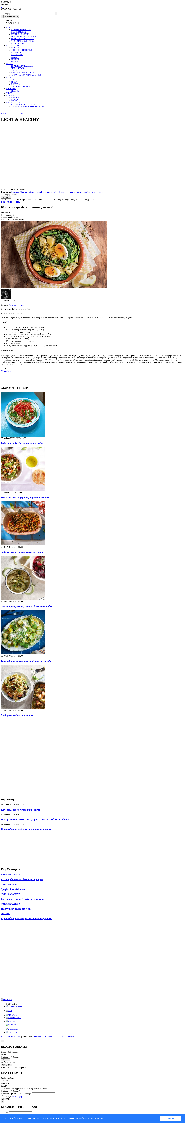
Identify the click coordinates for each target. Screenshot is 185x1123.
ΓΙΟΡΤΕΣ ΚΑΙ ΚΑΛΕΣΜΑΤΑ (23, 36)
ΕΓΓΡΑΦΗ (5, 1099)
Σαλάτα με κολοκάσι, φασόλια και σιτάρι (22, 443)
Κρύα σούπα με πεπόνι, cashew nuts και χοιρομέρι (26, 829)
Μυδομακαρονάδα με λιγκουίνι (17, 715)
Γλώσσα (31, 192)
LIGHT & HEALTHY (20, 34)
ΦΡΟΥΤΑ (5, 914)
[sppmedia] (6, 999)
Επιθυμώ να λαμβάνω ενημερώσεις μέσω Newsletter (25, 1089)
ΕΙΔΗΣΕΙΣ (15, 48)
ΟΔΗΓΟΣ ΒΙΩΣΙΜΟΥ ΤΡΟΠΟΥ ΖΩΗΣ (27, 107)
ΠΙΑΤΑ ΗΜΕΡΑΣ (18, 32)
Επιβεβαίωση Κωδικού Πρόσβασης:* (16, 1094)
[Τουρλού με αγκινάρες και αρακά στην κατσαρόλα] (23, 599)
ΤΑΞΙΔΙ (14, 57)
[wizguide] (10, 1021)
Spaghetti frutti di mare (13, 889)
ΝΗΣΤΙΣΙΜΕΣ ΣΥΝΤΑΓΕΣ (22, 41)
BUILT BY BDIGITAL (10, 1036)
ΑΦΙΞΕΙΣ (15, 61)
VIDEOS (10, 93)
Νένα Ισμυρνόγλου (16, 305)
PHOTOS (15, 91)
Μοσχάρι (23, 192)
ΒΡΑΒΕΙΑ (10, 95)
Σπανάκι (79, 192)
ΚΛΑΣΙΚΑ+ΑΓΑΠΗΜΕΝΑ (22, 73)
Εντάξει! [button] (171, 1118)
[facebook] (1, 11)
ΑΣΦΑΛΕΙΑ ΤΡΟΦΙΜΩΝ (22, 50)
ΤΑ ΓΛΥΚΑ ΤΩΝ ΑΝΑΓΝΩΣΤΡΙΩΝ (26, 75)
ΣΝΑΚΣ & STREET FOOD (22, 39)
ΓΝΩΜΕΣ (15, 59)
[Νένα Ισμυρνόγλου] (6, 298)
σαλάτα (8, 371)
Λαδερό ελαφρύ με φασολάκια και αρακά (22, 552)
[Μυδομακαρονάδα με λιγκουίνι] (23, 708)
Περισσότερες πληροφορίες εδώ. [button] (90, 1118)
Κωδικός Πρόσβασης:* (10, 1091)
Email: (3, 1054)
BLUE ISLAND (18, 43)
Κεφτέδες (55, 192)
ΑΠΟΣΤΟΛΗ (6, 1065)
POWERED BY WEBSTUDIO (47, 1036)
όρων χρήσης (17, 1096)
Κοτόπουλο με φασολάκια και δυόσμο (20, 809)
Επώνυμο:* (5, 1083)
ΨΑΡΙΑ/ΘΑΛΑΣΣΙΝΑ (10, 874)
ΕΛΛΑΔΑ (15, 100)
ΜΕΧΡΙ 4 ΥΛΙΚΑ (18, 68)
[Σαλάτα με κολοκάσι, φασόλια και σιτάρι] (23, 436)
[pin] (3, 11)
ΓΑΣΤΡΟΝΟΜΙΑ (13, 45)
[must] (9, 1011)
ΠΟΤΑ (9, 77)
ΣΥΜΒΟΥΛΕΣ (17, 54)
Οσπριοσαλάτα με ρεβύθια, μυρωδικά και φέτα (25, 497)
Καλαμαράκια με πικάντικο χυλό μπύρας (22, 879)
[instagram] (2, 11)
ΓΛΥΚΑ (9, 64)
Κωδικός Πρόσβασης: (10, 1057)
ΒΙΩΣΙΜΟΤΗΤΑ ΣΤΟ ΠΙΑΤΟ (23, 104)
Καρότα (72, 192)
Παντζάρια (87, 192)
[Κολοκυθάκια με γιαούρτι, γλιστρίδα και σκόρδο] (23, 654)
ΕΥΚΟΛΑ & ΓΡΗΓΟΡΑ (21, 30)
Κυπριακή (15, 192)
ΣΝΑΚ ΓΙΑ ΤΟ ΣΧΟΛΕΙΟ (22, 66)
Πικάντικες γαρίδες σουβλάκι (16, 908)
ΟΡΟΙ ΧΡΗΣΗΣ (69, 1036)
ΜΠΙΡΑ (14, 82)
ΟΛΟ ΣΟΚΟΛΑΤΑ (19, 70)
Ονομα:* (4, 1080)
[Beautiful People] (13, 1018)
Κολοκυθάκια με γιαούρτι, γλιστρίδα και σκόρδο (26, 661)
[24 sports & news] (14, 1006)
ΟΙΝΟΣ (14, 79)
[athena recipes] (12, 1025)
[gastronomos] (12, 1029)
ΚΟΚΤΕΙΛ (15, 84)
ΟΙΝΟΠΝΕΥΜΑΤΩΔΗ (21, 86)
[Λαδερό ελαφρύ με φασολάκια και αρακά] (23, 545)
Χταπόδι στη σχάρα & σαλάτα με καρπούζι (23, 899)
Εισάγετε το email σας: (10, 1062)
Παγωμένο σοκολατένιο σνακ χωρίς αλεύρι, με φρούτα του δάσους (35, 819)
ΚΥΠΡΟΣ (15, 98)
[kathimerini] (11, 1015)
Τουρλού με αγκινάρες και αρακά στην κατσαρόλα (27, 606)
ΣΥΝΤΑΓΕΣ (11, 27)
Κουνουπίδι (63, 192)
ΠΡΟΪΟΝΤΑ (11, 89)
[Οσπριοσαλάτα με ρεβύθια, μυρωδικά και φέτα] (23, 490)
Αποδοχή (13, 1096)
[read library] (11, 1032)
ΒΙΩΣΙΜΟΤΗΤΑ (13, 102)
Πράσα (38, 192)
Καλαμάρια (45, 192)
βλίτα (3, 371)
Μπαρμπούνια (97, 192)
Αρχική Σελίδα (7, 113)
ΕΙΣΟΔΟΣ (5, 1060)
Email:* (4, 1086)
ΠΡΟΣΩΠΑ (16, 52)
